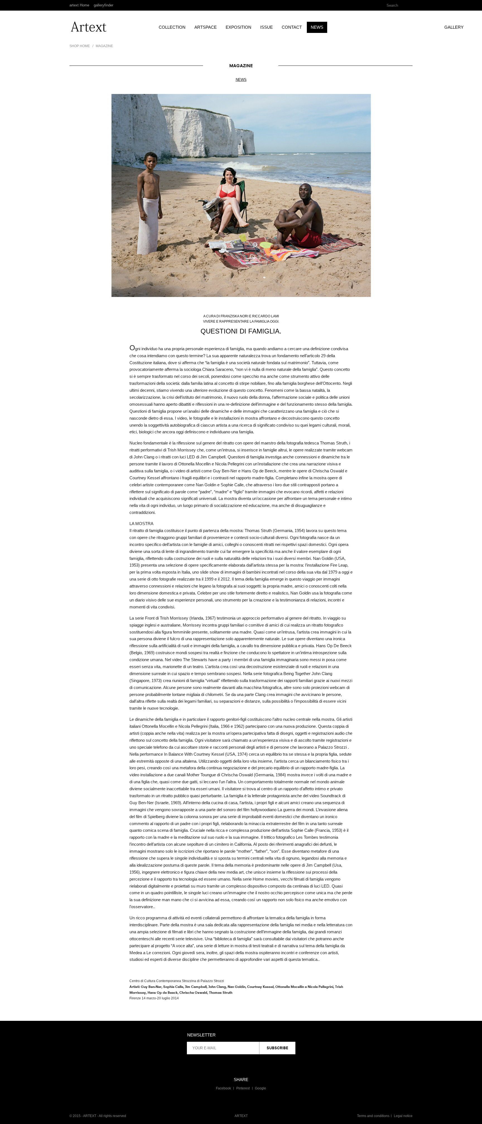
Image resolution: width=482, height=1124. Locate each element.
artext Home (79, 5)
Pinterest (243, 1088)
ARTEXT (241, 1116)
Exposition (238, 27)
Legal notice (403, 1116)
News (317, 27)
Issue (266, 27)
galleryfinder (103, 5)
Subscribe (277, 1048)
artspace (205, 27)
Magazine (104, 46)
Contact (292, 27)
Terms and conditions (373, 1116)
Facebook (223, 1088)
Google (260, 1088)
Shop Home (79, 46)
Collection (172, 27)
